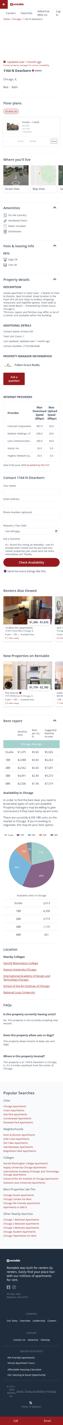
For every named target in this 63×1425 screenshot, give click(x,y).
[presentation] (57, 621)
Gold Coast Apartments (16, 1138)
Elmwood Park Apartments (18, 1122)
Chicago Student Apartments (19, 1231)
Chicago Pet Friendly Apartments (21, 1203)
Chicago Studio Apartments (18, 1195)
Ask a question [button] (14, 379)
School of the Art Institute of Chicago (26, 986)
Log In (58, 13)
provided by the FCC (38, 465)
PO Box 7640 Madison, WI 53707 (17, 1295)
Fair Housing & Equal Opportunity (27, 1374)
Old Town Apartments (15, 1142)
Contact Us (19, 1339)
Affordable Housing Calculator (24, 1369)
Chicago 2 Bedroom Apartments (21, 1223)
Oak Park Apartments (15, 1114)
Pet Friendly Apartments (21, 1357)
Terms (20, 1391)
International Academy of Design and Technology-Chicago (26, 978)
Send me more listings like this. (27, 571)
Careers (11, 13)
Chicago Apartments (14, 1106)
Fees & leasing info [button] (18, 246)
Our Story (12, 1320)
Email (47, 1421)
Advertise (33, 1339)
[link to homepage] (31, 1260)
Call (15, 1421)
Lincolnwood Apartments (17, 1118)
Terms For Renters (35, 1391)
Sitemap (45, 1339)
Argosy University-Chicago (19, 969)
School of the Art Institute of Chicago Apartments (30, 1178)
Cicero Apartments (13, 1110)
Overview (25, 1320)
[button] (31, 126)
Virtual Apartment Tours (21, 1363)
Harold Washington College (20, 963)
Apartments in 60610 (15, 1207)
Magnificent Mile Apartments (19, 1151)
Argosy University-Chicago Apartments (25, 1167)
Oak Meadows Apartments (18, 1147)
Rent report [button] (12, 721)
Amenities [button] (11, 208)
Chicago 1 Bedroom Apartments (21, 1219)
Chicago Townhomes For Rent (19, 1235)
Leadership (39, 1320)
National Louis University (19, 992)
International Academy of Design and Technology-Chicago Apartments (31, 1173)
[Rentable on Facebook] (9, 1288)
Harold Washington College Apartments (25, 1163)
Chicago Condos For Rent (17, 1199)
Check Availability (31, 562)
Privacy (52, 1391)
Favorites (26, 13)
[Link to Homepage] (17, 4)
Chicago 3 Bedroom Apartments (21, 1227)
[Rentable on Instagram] (14, 1288)
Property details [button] (16, 279)
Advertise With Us (43, 13)
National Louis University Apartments (24, 1182)
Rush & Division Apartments (19, 1134)
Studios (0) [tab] (11, 111)
